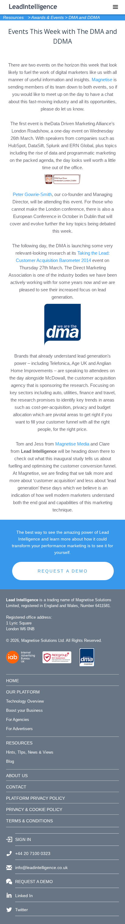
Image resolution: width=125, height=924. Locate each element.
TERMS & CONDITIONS (29, 820)
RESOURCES (19, 742)
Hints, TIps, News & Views (29, 752)
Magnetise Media (72, 443)
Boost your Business (24, 710)
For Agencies (17, 719)
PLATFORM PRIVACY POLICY (35, 798)
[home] (31, 5)
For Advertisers (19, 728)
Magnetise (102, 79)
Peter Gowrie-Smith (32, 194)
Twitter (21, 909)
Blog (10, 761)
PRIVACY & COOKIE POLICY (34, 809)
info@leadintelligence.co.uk (41, 867)
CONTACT (16, 786)
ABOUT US (17, 775)
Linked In (24, 895)
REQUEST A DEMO (63, 571)
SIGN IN (23, 839)
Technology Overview (25, 701)
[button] (115, 7)
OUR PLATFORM (23, 691)
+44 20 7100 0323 (32, 853)
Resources (13, 17)
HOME (12, 680)
